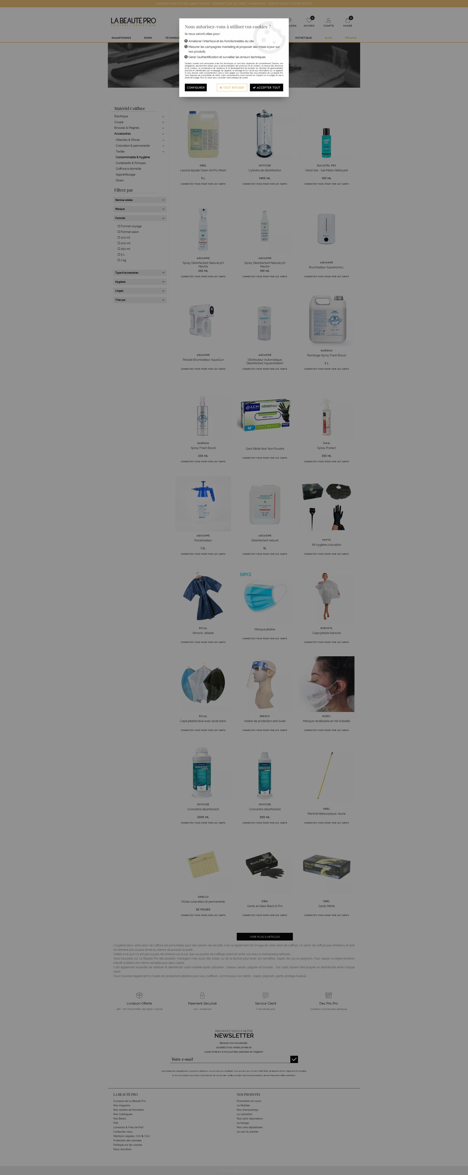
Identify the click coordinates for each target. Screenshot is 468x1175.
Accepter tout (268, 87)
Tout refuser (233, 87)
